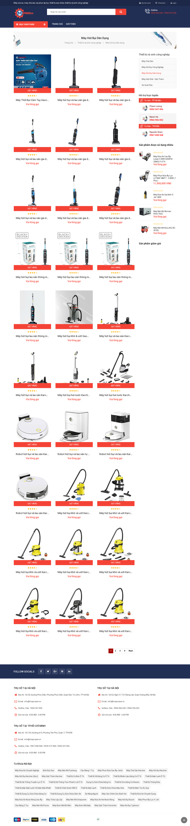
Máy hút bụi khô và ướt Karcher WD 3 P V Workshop (44, 631)
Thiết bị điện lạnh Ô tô (155, 776)
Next (131, 651)
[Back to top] (184, 820)
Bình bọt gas (48, 770)
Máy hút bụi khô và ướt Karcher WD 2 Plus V (40, 572)
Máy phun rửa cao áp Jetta (110, 770)
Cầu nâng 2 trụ (21, 805)
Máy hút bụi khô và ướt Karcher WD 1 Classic (82, 513)
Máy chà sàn (147, 61)
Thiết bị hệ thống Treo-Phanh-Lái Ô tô (65, 782)
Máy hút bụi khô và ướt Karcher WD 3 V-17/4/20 (125, 631)
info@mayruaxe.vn (29, 701)
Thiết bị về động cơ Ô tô (98, 776)
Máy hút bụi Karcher (158, 770)
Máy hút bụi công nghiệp (153, 67)
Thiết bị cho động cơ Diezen (127, 782)
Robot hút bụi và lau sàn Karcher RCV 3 (38, 454)
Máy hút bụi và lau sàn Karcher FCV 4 (36, 395)
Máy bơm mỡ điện (83, 805)
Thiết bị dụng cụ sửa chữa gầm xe (65, 794)
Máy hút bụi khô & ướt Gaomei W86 (77, 336)
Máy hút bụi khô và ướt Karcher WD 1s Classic (124, 513)
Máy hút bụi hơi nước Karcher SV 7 (118, 395)
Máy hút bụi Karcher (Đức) (26, 776)
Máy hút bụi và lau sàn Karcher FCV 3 (120, 336)
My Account (146, 3)
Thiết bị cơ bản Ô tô (75, 776)
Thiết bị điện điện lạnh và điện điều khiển (33, 788)
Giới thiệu (71, 24)
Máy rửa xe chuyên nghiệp (27, 770)
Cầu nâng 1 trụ (87, 770)
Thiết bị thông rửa (151, 782)
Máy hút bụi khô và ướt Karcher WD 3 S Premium (84, 572)
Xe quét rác (147, 85)
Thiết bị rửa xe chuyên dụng (143, 794)
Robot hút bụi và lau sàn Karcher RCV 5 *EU (40, 513)
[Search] (120, 12)
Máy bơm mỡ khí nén (62, 805)
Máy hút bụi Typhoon (129, 805)
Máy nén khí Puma (40, 805)
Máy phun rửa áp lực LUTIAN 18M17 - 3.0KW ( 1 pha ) (164, 178)
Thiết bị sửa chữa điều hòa (112, 788)
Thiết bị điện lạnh (88, 788)
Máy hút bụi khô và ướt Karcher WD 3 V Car (123, 572)
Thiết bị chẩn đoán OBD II (66, 788)
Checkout (161, 3)
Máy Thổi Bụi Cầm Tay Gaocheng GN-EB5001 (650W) (45, 100)
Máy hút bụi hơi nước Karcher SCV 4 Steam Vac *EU (86, 395)
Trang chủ (57, 24)
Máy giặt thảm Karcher (52, 776)
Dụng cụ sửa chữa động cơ (98, 782)
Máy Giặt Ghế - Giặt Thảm (153, 79)
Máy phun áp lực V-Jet (148, 800)
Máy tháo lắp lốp (54, 800)
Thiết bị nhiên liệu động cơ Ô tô (127, 776)
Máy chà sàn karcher (135, 770)
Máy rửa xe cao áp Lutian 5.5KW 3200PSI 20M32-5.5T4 (162, 159)
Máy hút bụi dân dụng (151, 73)
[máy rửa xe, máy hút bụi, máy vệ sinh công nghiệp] (25, 13)
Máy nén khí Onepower (76, 800)
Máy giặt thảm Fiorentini (105, 805)
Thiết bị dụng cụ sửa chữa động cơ (30, 794)
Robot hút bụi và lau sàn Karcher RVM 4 (121, 454)
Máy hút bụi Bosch (126, 800)
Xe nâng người (91, 794)
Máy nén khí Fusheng (67, 770)
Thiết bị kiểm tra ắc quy (138, 788)
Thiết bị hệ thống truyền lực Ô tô (30, 782)
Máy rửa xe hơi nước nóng (102, 800)
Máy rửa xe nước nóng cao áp (28, 800)
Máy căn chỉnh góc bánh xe (114, 794)
